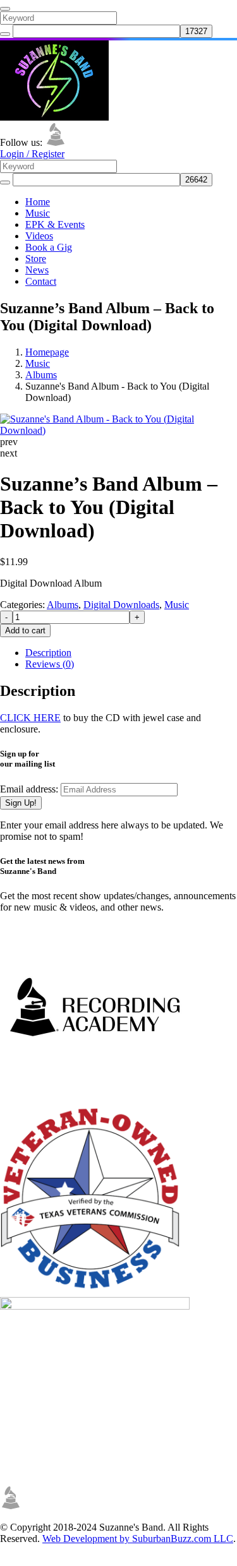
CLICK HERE (30, 717)
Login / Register (32, 153)
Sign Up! (21, 803)
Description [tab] (48, 652)
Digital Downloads (121, 604)
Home (37, 201)
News (37, 270)
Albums (41, 374)
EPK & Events (55, 224)
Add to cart (25, 630)
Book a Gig (48, 247)
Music (37, 213)
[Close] (5, 9)
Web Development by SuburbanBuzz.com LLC (137, 1538)
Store (35, 258)
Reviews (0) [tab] (49, 664)
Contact (40, 281)
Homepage (47, 352)
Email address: (30, 789)
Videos (39, 235)
